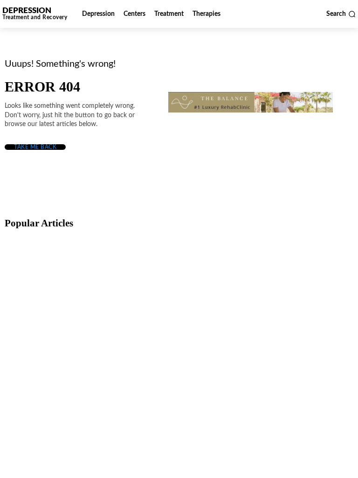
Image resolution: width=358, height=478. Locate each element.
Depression (30, 290)
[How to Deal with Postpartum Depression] (294, 276)
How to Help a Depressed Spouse (61, 305)
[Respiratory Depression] (177, 276)
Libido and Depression (162, 387)
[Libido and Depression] (177, 357)
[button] (341, 14)
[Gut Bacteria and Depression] (61, 357)
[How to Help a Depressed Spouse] (61, 276)
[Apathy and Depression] (294, 357)
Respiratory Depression (163, 305)
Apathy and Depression (280, 387)
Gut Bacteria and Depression (54, 387)
